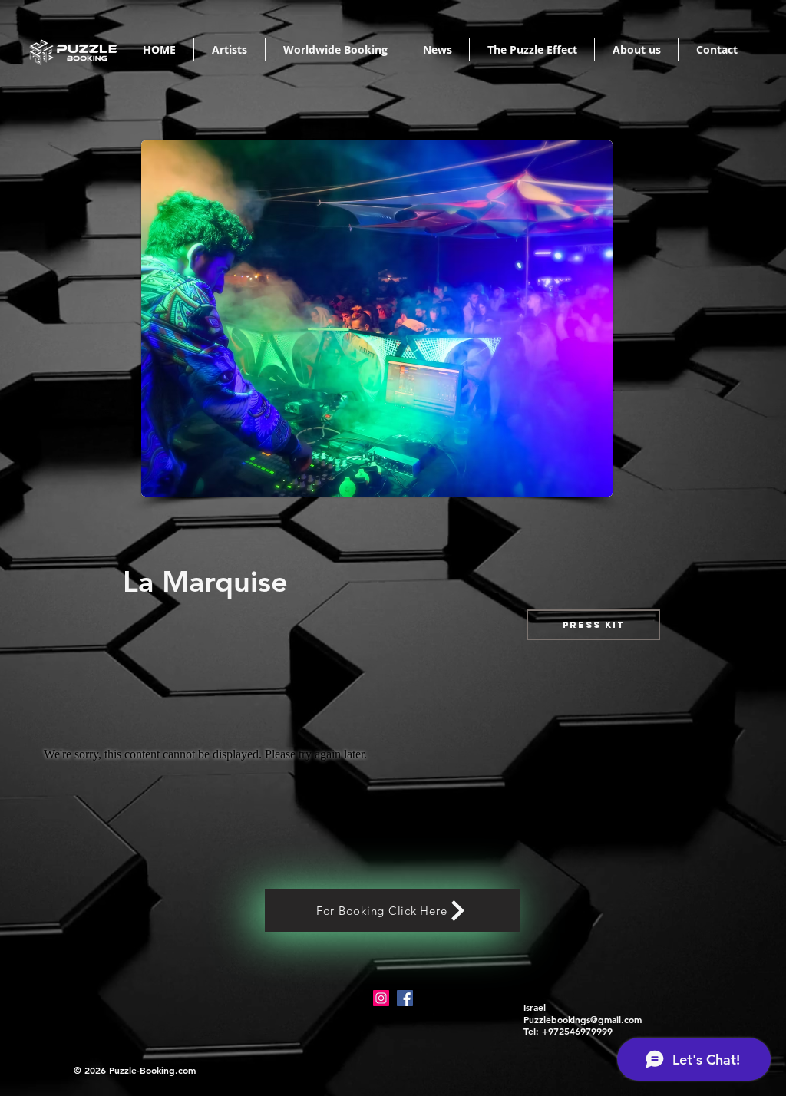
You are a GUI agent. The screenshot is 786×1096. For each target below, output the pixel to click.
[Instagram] (381, 998)
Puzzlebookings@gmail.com (582, 1019)
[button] (593, 624)
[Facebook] (405, 998)
